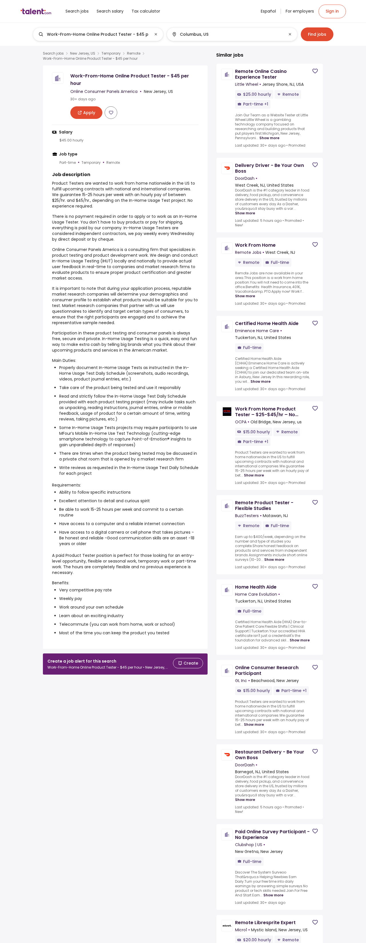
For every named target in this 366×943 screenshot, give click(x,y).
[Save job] (111, 112)
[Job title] (93, 34)
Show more (269, 137)
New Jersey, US (82, 53)
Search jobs (53, 53)
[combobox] (98, 34)
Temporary (111, 53)
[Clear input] (155, 34)
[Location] (227, 34)
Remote (133, 53)
